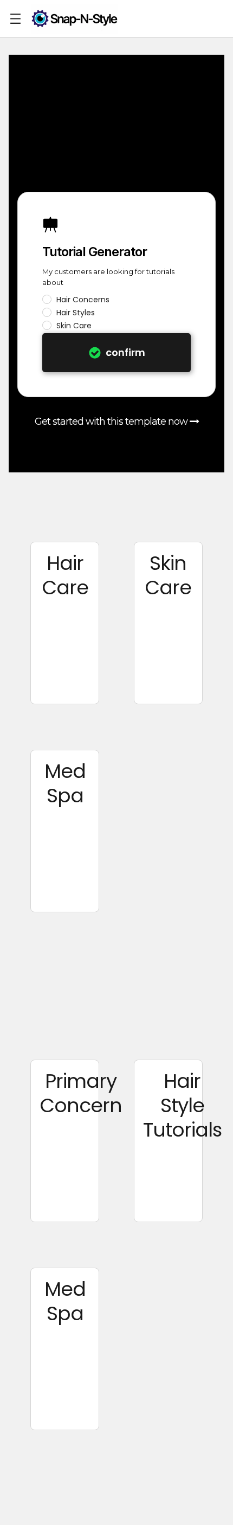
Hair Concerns (82, 299)
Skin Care (74, 325)
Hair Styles (75, 312)
